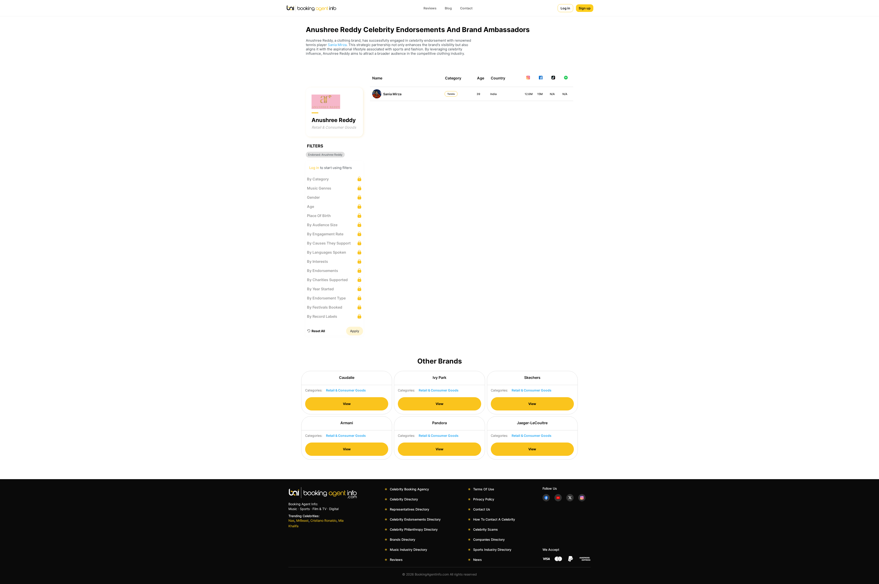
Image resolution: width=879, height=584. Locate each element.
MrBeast (302, 520)
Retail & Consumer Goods (334, 127)
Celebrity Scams (485, 529)
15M (540, 94)
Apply (354, 331)
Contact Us (481, 509)
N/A (552, 94)
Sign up (585, 8)
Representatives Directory (409, 509)
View (347, 404)
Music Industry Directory (408, 549)
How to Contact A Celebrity (494, 519)
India (493, 94)
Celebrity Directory (404, 499)
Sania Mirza (337, 45)
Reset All (318, 331)
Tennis (451, 93)
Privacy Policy (483, 499)
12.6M (529, 94)
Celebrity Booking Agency (409, 489)
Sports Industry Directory (492, 549)
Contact (466, 8)
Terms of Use (483, 489)
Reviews (430, 8)
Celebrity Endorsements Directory (415, 519)
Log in (565, 8)
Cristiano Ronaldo (323, 520)
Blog (448, 8)
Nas (291, 520)
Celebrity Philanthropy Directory (414, 529)
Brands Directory (402, 539)
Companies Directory (489, 539)
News (477, 560)
